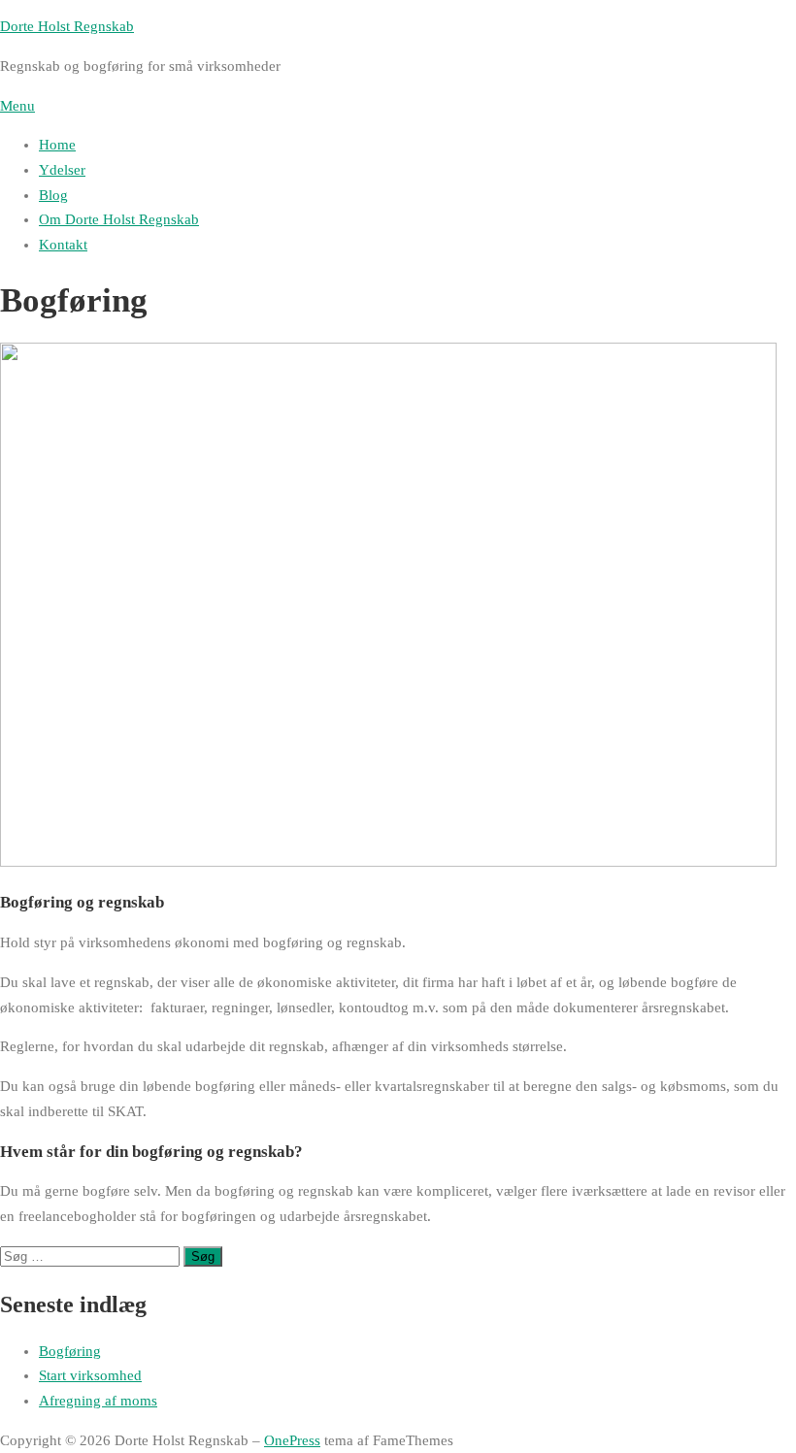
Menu (17, 106)
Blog (53, 195)
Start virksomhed (90, 1375)
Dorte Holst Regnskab (67, 26)
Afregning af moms (98, 1400)
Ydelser (62, 170)
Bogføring (70, 1351)
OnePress (292, 1440)
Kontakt (63, 244)
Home (57, 144)
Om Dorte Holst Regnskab (119, 219)
